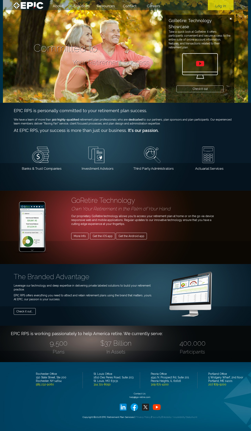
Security (156, 417)
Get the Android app (131, 236)
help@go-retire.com (139, 397)
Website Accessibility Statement (180, 417)
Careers (153, 6)
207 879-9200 (217, 384)
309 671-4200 (160, 384)
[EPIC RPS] (29, 5)
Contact (129, 6)
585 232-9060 (45, 384)
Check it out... (24, 311)
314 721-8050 (102, 384)
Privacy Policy (143, 417)
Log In (220, 6)
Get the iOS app (103, 236)
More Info (80, 236)
